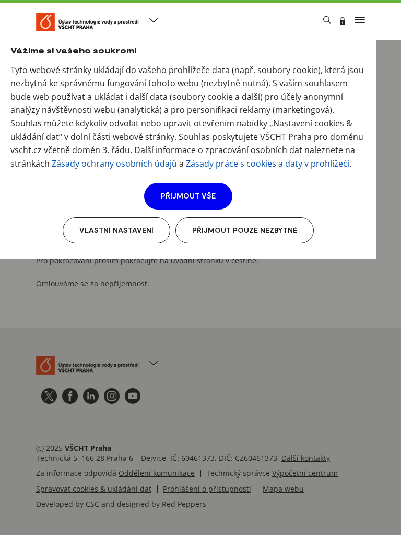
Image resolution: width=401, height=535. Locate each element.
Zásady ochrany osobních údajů (114, 163)
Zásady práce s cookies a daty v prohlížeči (267, 163)
